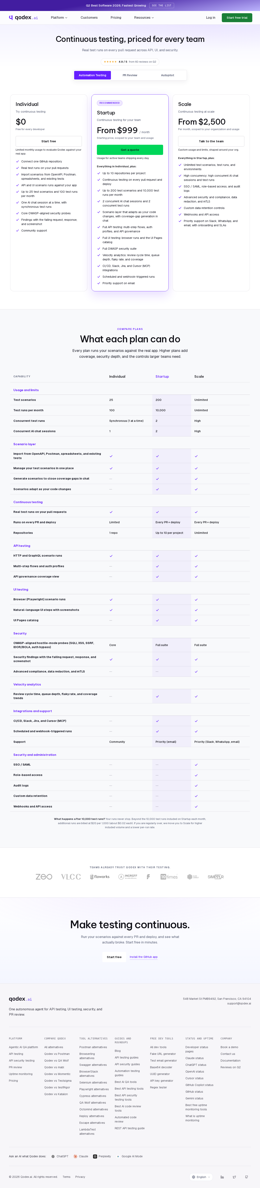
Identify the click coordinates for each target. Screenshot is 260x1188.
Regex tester (158, 1087)
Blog (118, 1051)
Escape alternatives (92, 1123)
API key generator (161, 1080)
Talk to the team (211, 141)
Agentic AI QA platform (23, 1047)
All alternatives (53, 1047)
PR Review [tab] (130, 75)
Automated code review (125, 1119)
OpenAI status (194, 1071)
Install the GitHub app (144, 957)
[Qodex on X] (234, 1177)
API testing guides (127, 1057)
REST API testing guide (130, 1128)
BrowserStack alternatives (88, 1074)
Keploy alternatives (91, 1116)
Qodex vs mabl (54, 1067)
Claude (83, 1156)
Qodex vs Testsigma (58, 1080)
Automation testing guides (127, 1073)
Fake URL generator (163, 1054)
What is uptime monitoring (195, 1118)
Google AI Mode (132, 1156)
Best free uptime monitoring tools (196, 1107)
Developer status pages (196, 1049)
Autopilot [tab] (167, 75)
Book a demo (229, 1047)
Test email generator (163, 1060)
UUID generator (160, 1074)
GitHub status (194, 1091)
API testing (16, 1054)
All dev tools (158, 1047)
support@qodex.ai (239, 1003)
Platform (57, 17)
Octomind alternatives (93, 1109)
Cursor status (194, 1078)
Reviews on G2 (231, 1067)
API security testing (22, 1060)
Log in (210, 17)
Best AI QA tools (126, 1082)
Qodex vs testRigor (57, 1087)
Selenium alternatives (93, 1082)
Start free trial (237, 18)
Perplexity (105, 1156)
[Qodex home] (23, 18)
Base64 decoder (161, 1067)
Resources (142, 17)
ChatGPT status (195, 1065)
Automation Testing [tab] (92, 75)
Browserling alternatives (87, 1056)
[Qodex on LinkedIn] (222, 1177)
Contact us (228, 1054)
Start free (48, 141)
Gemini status (194, 1098)
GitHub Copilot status (199, 1085)
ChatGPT (62, 1156)
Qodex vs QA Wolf (56, 1060)
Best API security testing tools (126, 1097)
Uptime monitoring (20, 1074)
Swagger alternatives (93, 1065)
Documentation (230, 1060)
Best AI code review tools (128, 1108)
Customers (89, 17)
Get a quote (130, 150)
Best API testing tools (129, 1088)
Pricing (116, 17)
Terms (66, 1177)
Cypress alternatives (92, 1096)
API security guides (127, 1064)
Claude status (194, 1058)
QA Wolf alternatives (92, 1102)
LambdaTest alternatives (87, 1132)
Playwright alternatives (94, 1089)
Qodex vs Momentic (57, 1074)
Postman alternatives (93, 1047)
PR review (15, 1067)
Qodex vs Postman (57, 1054)
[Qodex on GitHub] (246, 1177)
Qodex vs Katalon (56, 1094)
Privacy (80, 1177)
